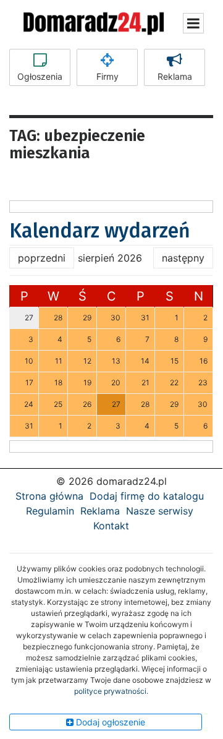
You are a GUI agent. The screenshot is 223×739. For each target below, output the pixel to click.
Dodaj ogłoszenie (109, 722)
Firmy (107, 76)
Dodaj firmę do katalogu (147, 496)
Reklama (175, 76)
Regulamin (50, 511)
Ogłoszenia (39, 76)
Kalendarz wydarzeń (99, 230)
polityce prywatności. (111, 691)
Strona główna (49, 496)
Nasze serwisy (159, 511)
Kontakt (111, 525)
